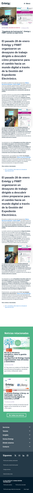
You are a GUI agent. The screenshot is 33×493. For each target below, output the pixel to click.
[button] (16, 427)
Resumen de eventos (14, 27)
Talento (5, 431)
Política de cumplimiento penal (10, 465)
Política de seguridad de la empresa (11, 489)
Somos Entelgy (8, 439)
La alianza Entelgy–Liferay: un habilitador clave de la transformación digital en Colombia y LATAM (16, 396)
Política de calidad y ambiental (10, 460)
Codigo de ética (6, 469)
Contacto (6, 447)
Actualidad (5, 27)
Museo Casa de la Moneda (23, 157)
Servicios (6, 427)
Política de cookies (7, 484)
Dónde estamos (8, 443)
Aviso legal (26, 489)
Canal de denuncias (7, 474)
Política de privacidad (21, 484)
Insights (5, 435)
